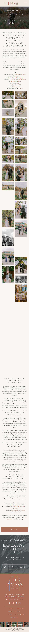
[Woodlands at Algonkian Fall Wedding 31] (21, 321)
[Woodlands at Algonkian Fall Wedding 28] (21, 293)
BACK (14, 529)
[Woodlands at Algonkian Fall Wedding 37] (8, 362)
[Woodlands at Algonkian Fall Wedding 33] (21, 339)
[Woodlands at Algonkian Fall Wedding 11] (8, 159)
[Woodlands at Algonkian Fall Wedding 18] (21, 210)
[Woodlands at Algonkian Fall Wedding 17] (8, 200)
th (11, 510)
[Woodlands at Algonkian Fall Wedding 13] (8, 172)
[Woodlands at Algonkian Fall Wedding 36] (21, 358)
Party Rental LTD (16, 85)
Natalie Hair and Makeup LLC (15, 78)
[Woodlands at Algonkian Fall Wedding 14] (21, 172)
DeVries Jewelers (16, 87)
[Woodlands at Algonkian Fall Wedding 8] (8, 145)
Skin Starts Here (17, 76)
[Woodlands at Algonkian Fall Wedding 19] (8, 218)
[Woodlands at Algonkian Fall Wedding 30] (21, 307)
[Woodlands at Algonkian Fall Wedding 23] (8, 256)
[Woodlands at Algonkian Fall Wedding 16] (21, 191)
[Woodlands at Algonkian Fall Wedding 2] (21, 95)
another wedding (12, 505)
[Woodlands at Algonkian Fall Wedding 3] (8, 104)
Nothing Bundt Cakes (16, 81)
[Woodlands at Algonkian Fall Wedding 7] (21, 127)
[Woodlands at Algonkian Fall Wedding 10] (21, 150)
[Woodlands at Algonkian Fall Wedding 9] (21, 141)
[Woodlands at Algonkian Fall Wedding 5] (8, 113)
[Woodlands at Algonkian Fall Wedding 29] (8, 312)
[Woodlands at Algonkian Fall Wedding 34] (8, 344)
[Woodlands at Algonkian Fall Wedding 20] (21, 228)
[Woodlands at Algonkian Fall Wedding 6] (8, 126)
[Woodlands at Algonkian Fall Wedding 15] (8, 186)
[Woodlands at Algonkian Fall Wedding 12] (21, 159)
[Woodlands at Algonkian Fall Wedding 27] (8, 293)
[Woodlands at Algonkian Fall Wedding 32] (8, 330)
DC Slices (20, 88)
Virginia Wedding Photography (14, 11)
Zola (18, 83)
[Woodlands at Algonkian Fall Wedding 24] (21, 265)
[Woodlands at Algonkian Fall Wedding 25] (8, 274)
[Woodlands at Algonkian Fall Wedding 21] (8, 237)
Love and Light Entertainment (18, 79)
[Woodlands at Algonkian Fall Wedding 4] (21, 108)
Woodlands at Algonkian (20, 74)
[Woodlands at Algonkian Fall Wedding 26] (21, 279)
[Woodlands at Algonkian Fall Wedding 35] (8, 353)
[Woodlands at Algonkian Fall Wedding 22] (21, 247)
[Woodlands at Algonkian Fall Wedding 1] (8, 95)
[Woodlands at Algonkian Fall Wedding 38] (8, 371)
